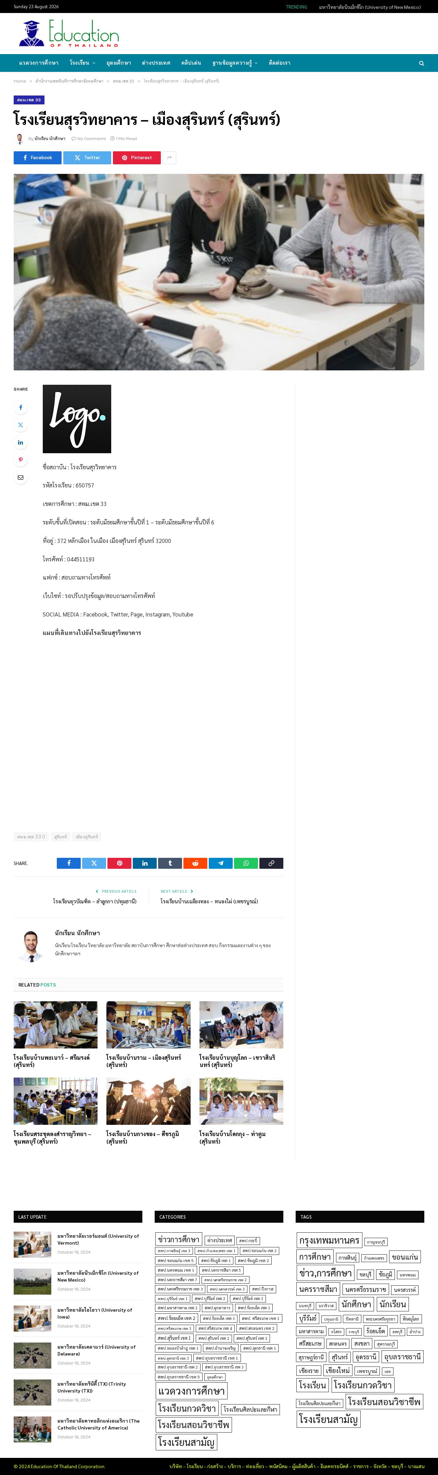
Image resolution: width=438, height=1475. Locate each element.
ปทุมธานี (331, 1319)
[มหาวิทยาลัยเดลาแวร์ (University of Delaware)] (32, 1356)
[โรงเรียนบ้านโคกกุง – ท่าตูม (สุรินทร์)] (241, 1101)
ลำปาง (415, 1331)
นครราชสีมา (318, 1289)
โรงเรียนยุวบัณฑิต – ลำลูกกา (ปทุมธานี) (95, 901)
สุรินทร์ (60, 836)
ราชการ (361, 1466)
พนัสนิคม (278, 1466)
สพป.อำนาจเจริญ (221, 1348)
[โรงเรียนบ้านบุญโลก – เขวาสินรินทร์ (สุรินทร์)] (241, 1024)
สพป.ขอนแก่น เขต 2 (259, 1250)
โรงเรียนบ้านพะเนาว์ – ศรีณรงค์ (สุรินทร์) (52, 1061)
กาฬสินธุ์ (348, 1257)
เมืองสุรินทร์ (87, 836)
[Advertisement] (299, 32)
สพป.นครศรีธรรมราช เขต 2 (225, 1279)
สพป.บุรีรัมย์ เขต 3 (248, 1298)
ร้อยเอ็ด (375, 1331)
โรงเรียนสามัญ (186, 1442)
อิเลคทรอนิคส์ (334, 1466)
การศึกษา (315, 1256)
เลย (388, 1371)
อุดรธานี (366, 1357)
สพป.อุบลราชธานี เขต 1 (217, 1358)
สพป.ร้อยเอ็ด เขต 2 (176, 1318)
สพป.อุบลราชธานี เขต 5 (179, 1376)
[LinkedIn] (20, 442)
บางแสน (416, 1466)
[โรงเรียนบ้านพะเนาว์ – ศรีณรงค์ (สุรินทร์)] (56, 1024)
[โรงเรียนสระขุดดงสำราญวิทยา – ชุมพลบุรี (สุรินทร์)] (56, 1101)
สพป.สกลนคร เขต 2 (256, 1328)
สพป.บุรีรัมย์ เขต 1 (173, 1298)
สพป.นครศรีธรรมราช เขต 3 (180, 1289)
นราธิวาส (326, 1305)
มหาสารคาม (311, 1331)
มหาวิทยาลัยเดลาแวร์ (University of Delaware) (96, 1350)
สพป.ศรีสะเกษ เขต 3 (174, 1328)
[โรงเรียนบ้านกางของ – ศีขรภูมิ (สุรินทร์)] (148, 1101)
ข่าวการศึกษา (178, 1239)
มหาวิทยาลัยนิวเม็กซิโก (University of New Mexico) (370, 7)
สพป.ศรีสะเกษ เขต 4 (215, 1328)
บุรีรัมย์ (308, 1318)
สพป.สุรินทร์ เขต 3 (251, 1338)
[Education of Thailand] (69, 33)
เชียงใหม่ (338, 1370)
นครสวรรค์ (405, 1290)
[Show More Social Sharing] (169, 157)
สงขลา (362, 1343)
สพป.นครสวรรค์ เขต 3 (227, 1289)
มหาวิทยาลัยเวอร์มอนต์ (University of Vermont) (98, 1239)
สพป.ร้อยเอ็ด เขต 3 (219, 1318)
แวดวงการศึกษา (39, 63)
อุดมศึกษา (118, 63)
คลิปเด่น (191, 63)
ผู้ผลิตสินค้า (303, 1466)
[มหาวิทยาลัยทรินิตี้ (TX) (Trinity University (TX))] (32, 1392)
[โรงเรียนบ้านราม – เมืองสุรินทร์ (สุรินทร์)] (148, 1024)
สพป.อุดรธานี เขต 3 (173, 1358)
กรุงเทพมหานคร (329, 1240)
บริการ (234, 1466)
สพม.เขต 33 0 (31, 836)
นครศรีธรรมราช (365, 1289)
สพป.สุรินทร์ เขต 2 (213, 1338)
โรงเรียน (80, 63)
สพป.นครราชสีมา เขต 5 (221, 1270)
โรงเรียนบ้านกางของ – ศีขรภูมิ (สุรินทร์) (142, 1137)
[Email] (20, 477)
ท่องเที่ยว (255, 1466)
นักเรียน (392, 1303)
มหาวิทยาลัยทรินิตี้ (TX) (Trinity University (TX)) (91, 1387)
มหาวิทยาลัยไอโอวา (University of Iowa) (94, 1313)
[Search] (421, 63)
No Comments (91, 138)
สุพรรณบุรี (386, 1344)
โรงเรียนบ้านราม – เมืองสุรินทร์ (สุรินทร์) (143, 1061)
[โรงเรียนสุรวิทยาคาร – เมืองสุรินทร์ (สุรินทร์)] (219, 272)
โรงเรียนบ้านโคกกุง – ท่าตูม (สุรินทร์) (232, 1137)
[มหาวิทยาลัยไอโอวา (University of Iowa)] (32, 1319)
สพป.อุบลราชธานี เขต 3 (224, 1367)
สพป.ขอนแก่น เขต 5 (176, 1260)
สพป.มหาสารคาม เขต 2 (177, 1307)
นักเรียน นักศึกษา (50, 138)
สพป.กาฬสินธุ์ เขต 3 (174, 1250)
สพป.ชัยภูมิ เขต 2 (253, 1260)
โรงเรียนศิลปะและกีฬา (250, 1409)
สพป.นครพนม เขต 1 (176, 1270)
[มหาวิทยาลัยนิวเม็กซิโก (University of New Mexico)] (32, 1282)
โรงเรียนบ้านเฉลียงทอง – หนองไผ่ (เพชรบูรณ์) (209, 901)
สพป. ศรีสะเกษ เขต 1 (261, 1318)
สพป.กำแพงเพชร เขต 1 (216, 1250)
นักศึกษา (356, 1303)
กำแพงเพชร (374, 1258)
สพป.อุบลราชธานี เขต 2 (178, 1367)
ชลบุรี (365, 1274)
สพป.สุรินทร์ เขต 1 (174, 1338)
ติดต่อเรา (280, 63)
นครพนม (408, 1274)
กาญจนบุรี (376, 1242)
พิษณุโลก (411, 1319)
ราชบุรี (354, 1332)
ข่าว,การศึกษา (325, 1273)
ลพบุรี (397, 1331)
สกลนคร (338, 1343)
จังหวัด (380, 1466)
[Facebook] (20, 407)
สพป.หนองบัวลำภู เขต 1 (178, 1348)
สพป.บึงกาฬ (262, 1289)
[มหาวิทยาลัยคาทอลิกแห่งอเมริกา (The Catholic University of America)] (32, 1429)
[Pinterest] (20, 460)
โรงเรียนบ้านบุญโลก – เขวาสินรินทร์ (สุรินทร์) (237, 1061)
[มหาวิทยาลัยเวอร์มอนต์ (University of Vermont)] (32, 1245)
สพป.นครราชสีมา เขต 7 (177, 1279)
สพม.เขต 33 (29, 99)
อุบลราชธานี (402, 1356)
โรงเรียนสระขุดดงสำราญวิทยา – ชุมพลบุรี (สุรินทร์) (52, 1137)
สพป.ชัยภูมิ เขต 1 (216, 1260)
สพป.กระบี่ (248, 1240)
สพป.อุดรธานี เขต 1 (259, 1348)
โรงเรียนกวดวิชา (187, 1408)
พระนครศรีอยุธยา (380, 1319)
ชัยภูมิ (385, 1274)
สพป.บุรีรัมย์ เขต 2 (210, 1298)
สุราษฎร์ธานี (311, 1357)
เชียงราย (309, 1370)
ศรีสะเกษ (310, 1343)
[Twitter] (20, 425)
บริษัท (175, 1466)
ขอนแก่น (405, 1256)
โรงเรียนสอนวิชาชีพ (193, 1424)
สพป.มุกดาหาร (217, 1307)
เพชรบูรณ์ (367, 1371)
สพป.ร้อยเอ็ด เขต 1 (254, 1307)
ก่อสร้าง (215, 1466)
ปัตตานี (352, 1319)
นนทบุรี (305, 1305)
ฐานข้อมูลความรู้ (232, 63)
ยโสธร (336, 1331)
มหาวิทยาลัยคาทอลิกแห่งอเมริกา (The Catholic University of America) (98, 1424)
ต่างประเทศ (156, 63)
